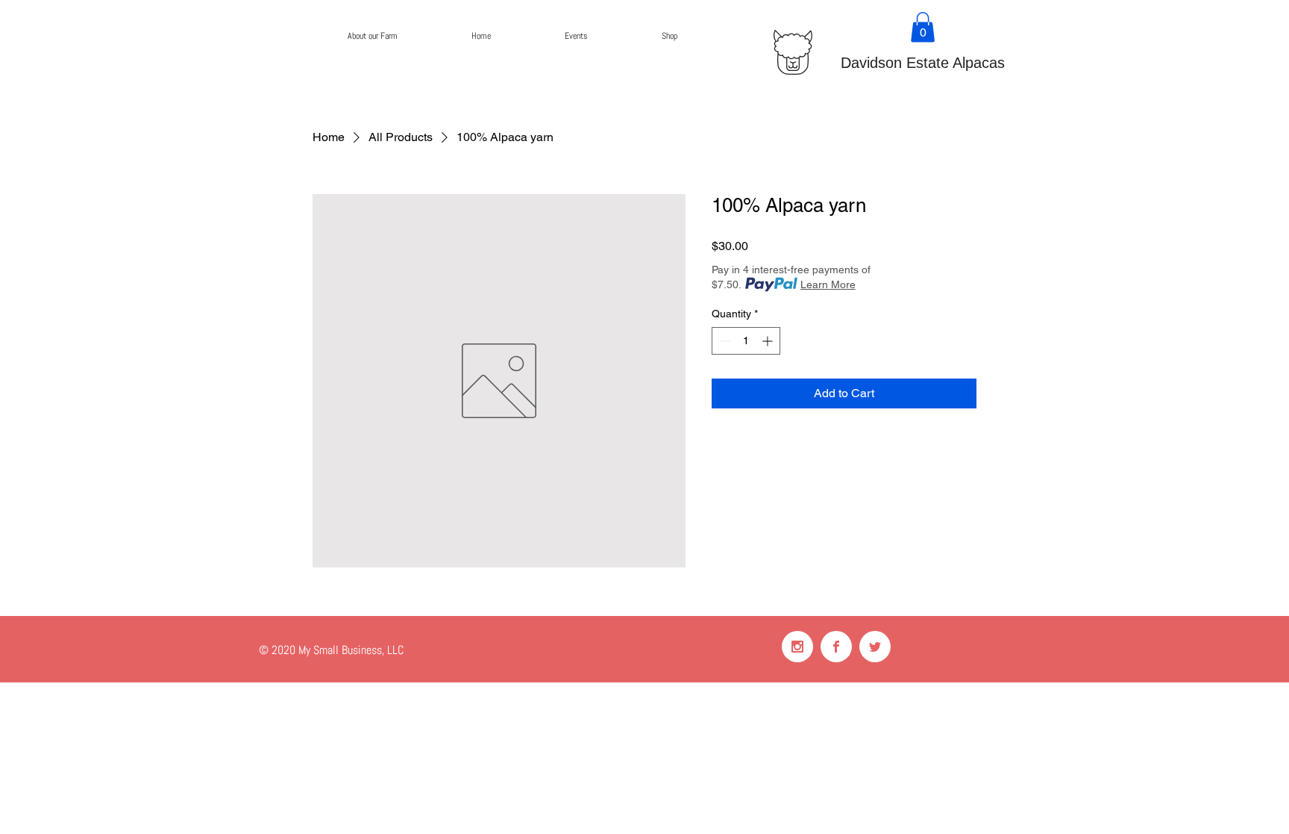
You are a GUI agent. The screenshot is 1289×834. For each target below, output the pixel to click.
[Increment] (768, 341)
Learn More (828, 284)
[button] (922, 27)
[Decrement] (723, 341)
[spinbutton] (746, 341)
